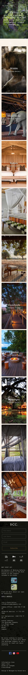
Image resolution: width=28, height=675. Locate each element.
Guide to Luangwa (8, 665)
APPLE (4, 596)
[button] (14, 69)
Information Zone (8, 662)
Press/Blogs (6, 667)
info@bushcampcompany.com (11, 604)
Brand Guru (22, 670)
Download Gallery (14, 71)
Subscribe (14, 548)
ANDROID (9, 596)
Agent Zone (6, 664)
